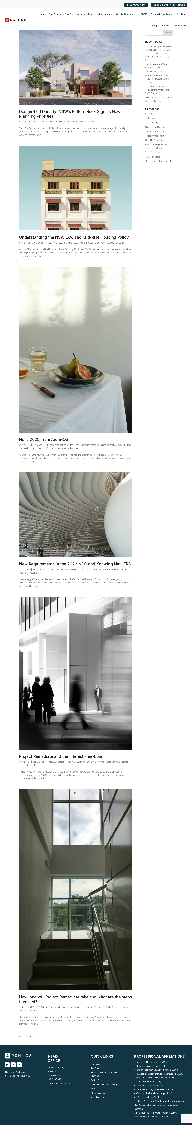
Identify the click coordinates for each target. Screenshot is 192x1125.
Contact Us (180, 25)
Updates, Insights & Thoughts (80, 121)
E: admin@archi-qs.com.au (169, 4)
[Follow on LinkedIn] (7, 1064)
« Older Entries (26, 1036)
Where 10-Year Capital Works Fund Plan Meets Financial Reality (158, 78)
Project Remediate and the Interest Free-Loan (61, 756)
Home (42, 14)
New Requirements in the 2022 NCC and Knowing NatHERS (75, 564)
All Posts (50, 121)
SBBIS (144, 14)
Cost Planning (151, 122)
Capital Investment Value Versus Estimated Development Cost (156, 67)
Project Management (95, 242)
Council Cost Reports (75, 242)
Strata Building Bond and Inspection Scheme (98, 569)
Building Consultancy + (102, 1072)
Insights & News (161, 25)
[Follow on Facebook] (13, 1064)
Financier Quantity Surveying (104, 1084)
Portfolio (181, 14)
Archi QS (26, 121)
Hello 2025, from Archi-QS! (44, 439)
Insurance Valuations (96, 445)
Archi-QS (26, 445)
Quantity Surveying (99, 14)
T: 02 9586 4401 (136, 4)
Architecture (60, 121)
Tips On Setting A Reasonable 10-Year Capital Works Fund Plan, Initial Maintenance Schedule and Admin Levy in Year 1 (158, 53)
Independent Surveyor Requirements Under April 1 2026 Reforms (157, 90)
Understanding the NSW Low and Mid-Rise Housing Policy (74, 237)
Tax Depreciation (75, 14)
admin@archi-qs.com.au (59, 1083)
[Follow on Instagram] (19, 1064)
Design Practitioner (162, 14)
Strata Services (125, 14)
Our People (55, 14)
